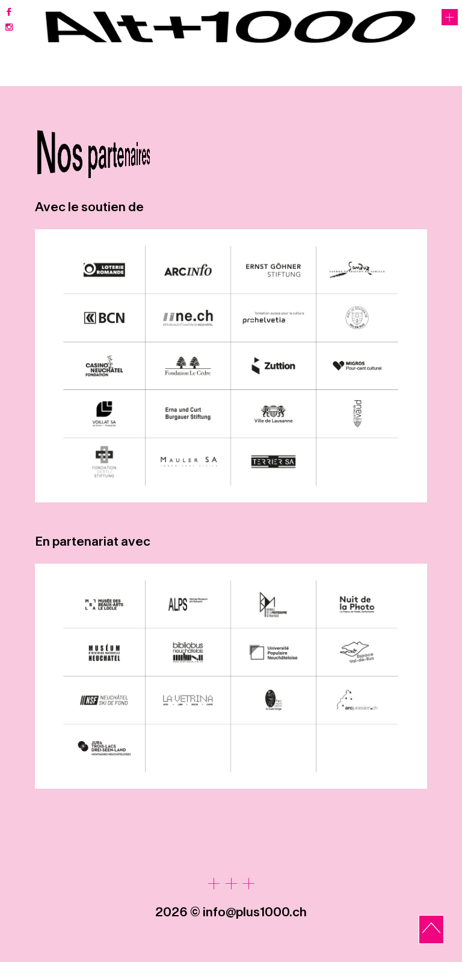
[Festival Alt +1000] (231, 27)
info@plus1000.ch (255, 912)
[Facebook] (8, 13)
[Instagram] (8, 27)
